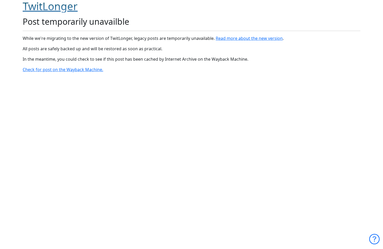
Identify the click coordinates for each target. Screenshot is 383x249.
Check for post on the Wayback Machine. (63, 69)
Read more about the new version (249, 38)
